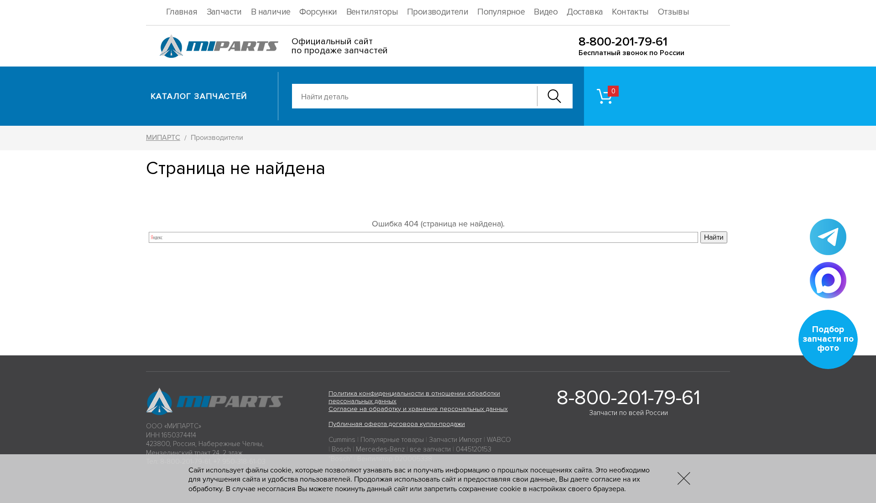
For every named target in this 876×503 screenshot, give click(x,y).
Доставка (585, 12)
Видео (546, 12)
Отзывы (673, 12)
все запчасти (430, 449)
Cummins (341, 440)
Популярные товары (392, 440)
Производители (437, 12)
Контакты (630, 12)
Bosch (341, 449)
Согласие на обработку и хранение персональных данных (418, 409)
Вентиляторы (372, 12)
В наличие (271, 12)
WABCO (499, 440)
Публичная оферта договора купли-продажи (396, 424)
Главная (182, 12)
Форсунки (318, 12)
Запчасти (224, 12)
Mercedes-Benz (380, 449)
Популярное (501, 12)
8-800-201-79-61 (623, 41)
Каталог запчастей (199, 96)
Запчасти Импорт (455, 440)
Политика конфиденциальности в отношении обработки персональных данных (414, 397)
